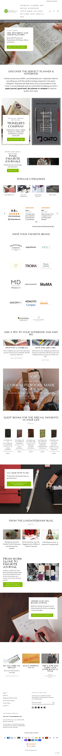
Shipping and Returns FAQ (10, 698)
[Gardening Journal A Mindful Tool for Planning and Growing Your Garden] (12, 534)
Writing (23, 8)
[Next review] (57, 214)
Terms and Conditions (9, 700)
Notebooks (25, 5)
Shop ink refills (12, 676)
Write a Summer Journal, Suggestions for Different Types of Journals (31, 544)
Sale (22, 16)
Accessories (33, 8)
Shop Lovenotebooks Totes (50, 676)
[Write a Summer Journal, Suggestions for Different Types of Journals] (31, 534)
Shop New (46, 125)
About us (40, 14)
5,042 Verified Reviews (14, 216)
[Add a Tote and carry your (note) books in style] (50, 658)
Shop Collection (16, 139)
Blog (33, 14)
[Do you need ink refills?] (12, 658)
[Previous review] (4, 214)
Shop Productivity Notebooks (19, 483)
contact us (6, 705)
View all (31, 423)
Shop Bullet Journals (42, 615)
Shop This (25, 397)
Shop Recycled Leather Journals (12, 584)
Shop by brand (26, 11)
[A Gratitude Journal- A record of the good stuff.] (50, 534)
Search (5, 693)
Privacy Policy (7, 703)
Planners (35, 5)
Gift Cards (25, 14)
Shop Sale (13, 170)
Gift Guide (38, 11)
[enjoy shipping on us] (31, 658)
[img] (14, 214)
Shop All (46, 129)
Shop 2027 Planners (16, 47)
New (41, 5)
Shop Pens (45, 360)
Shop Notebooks (17, 358)
